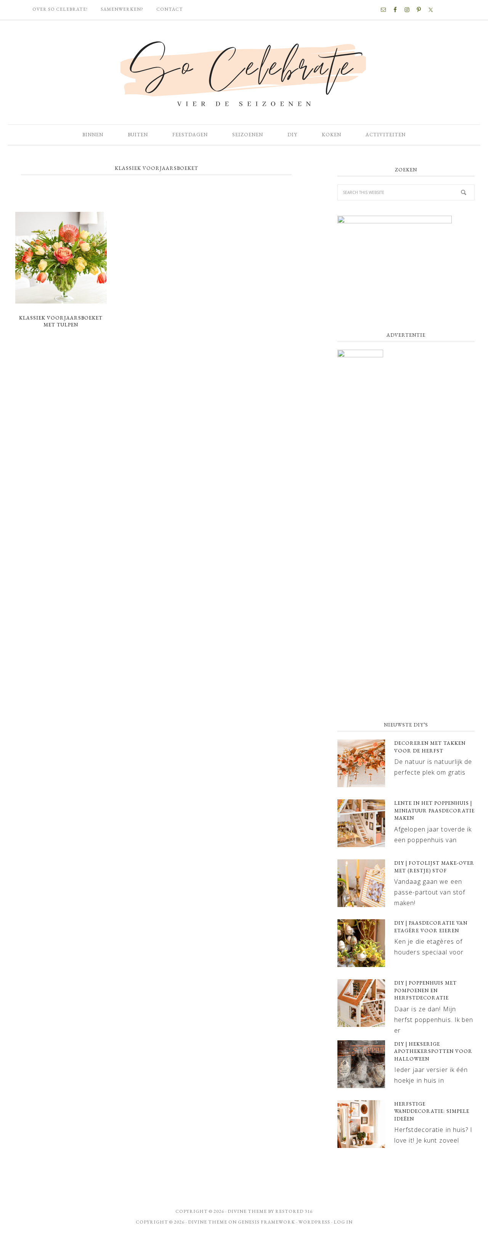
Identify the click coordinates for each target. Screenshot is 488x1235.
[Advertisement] (406, 653)
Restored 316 (294, 1211)
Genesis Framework (266, 1222)
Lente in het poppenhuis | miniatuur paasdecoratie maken (434, 810)
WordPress (314, 1222)
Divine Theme (207, 1222)
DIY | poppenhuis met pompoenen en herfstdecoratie (425, 990)
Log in (343, 1222)
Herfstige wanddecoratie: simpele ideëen (431, 1111)
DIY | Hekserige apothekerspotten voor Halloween (433, 1051)
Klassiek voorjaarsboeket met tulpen (61, 321)
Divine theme (247, 1211)
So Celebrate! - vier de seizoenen (244, 72)
